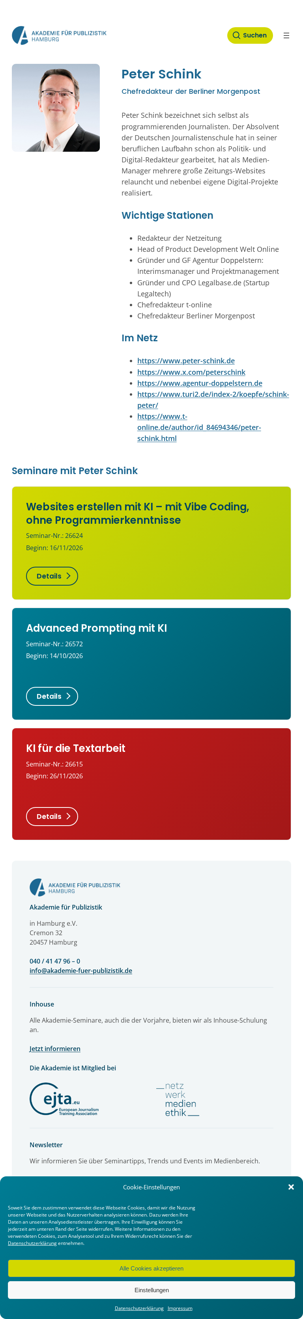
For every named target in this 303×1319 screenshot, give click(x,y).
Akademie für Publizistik (66, 907)
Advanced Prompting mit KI (96, 628)
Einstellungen (152, 1290)
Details (49, 576)
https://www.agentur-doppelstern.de (199, 383)
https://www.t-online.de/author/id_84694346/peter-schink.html (199, 427)
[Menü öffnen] (286, 35)
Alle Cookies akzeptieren (151, 1268)
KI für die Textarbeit (75, 748)
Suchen (255, 35)
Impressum (180, 1308)
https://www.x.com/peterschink (191, 372)
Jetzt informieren (55, 1048)
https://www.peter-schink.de (186, 360)
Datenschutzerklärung (32, 1243)
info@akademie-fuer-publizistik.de (81, 970)
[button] (291, 1187)
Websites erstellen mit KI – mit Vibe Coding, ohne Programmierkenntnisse (137, 513)
